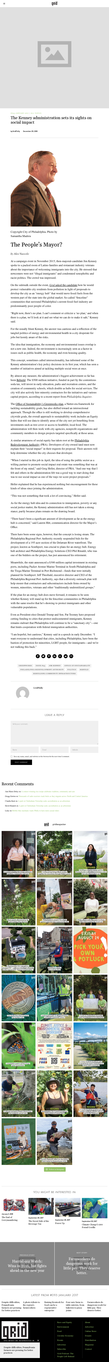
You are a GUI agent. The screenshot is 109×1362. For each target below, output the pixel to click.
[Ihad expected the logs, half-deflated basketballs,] (54, 1141)
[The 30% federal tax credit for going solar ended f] (17, 950)
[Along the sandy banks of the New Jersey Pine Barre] (17, 902)
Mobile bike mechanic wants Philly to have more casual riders (35, 810)
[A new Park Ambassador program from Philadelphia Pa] (54, 998)
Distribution (90, 1340)
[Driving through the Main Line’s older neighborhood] (17, 1093)
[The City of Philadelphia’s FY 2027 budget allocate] (17, 998)
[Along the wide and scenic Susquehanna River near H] (91, 854)
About (87, 1322)
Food (59, 1331)
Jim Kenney (55, 666)
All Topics (36, 113)
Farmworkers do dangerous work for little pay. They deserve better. (96, 1306)
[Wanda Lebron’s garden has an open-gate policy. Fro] (54, 1093)
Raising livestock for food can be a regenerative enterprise (54, 1306)
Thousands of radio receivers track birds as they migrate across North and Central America (53, 796)
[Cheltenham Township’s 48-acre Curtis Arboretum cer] (91, 998)
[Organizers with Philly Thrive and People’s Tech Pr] (54, 902)
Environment (63, 1327)
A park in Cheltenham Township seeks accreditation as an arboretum (44, 801)
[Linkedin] (54, 656)
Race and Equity (64, 1322)
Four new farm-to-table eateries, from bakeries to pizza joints (75, 1306)
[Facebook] (38, 656)
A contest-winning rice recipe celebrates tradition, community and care (48, 791)
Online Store (90, 1331)
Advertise (61, 1345)
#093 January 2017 (20, 113)
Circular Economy (65, 1336)
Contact (88, 1349)
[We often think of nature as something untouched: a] (17, 1141)
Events (60, 1340)
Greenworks (25, 666)
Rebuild (21, 380)
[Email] (71, 656)
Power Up (60, 1223)
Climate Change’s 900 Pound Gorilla (92, 1226)
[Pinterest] (49, 656)
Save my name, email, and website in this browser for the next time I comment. (42, 756)
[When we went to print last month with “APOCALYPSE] (54, 950)
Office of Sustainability (77, 666)
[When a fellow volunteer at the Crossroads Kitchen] (17, 854)
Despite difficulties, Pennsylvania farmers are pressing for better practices (19, 1350)
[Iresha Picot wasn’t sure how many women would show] (54, 854)
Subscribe (61, 1349)
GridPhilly (16, 131)
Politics (71, 670)
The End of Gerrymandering (10, 1218)
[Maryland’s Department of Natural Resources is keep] (17, 1046)
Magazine (89, 1345)
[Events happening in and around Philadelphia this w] (91, 950)
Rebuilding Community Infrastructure (54, 674)
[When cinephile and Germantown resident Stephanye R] (91, 902)
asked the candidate (63, 285)
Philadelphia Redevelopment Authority (42, 670)
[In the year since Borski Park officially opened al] (91, 1046)
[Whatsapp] (60, 656)
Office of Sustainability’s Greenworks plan (39, 404)
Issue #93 (40, 666)
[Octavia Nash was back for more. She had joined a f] (91, 1093)
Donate (88, 1336)
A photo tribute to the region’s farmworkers (31, 1305)
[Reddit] (66, 656)
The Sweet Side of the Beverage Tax (38, 1222)
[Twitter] (43, 656)
